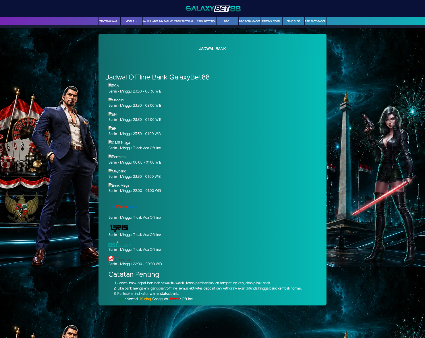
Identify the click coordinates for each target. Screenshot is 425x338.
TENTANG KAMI (108, 21)
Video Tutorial (184, 21)
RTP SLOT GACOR (315, 21)
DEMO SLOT (293, 21)
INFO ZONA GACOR (250, 21)
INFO (227, 21)
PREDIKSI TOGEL (271, 21)
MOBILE (130, 21)
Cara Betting (206, 21)
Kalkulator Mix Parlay (158, 21)
